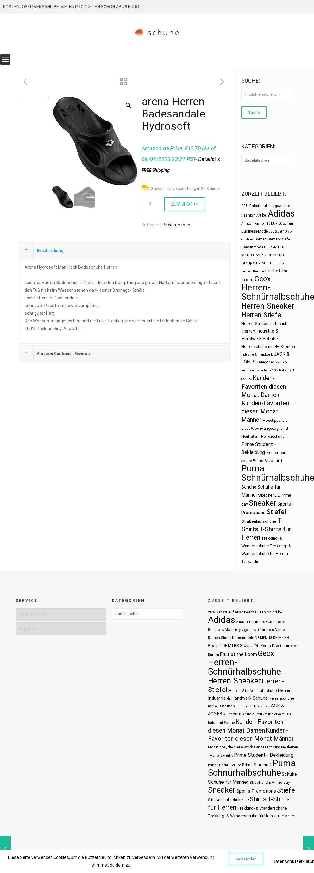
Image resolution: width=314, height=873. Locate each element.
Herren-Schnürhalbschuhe (244, 667)
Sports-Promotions (256, 791)
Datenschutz (32, 614)
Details (206, 159)
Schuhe (248, 487)
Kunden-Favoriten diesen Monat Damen (263, 386)
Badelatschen (176, 224)
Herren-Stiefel (262, 315)
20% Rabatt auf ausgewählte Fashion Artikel (245, 612)
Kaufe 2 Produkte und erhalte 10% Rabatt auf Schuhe (267, 370)
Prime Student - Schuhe (224, 765)
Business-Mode (254, 231)
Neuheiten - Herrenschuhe (262, 436)
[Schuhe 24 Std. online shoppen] (157, 32)
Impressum (30, 628)
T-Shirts (255, 799)
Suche (254, 112)
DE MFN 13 (272, 247)
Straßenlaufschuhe (258, 521)
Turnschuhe (249, 561)
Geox (263, 279)
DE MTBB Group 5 (238, 646)
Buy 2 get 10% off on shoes (254, 630)
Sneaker (262, 502)
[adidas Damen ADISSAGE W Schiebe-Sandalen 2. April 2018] (5, 848)
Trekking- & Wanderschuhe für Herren (242, 815)
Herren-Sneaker (267, 306)
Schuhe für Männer (228, 782)
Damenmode (252, 247)
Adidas (281, 213)
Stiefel (276, 512)
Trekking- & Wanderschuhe (262, 808)
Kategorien (266, 362)
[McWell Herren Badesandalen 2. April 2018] (308, 848)
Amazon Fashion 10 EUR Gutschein (267, 223)
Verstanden (246, 859)
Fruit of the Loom (238, 654)
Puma (252, 468)
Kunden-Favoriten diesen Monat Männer (265, 411)
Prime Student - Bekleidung (263, 755)
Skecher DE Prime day (269, 782)
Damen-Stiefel (279, 239)
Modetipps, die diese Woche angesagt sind (244, 747)
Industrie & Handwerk (257, 354)
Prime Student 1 (267, 460)
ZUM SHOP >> (184, 204)
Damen (260, 239)
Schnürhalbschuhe (244, 772)
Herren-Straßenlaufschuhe (265, 323)
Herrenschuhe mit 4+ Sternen (268, 346)
